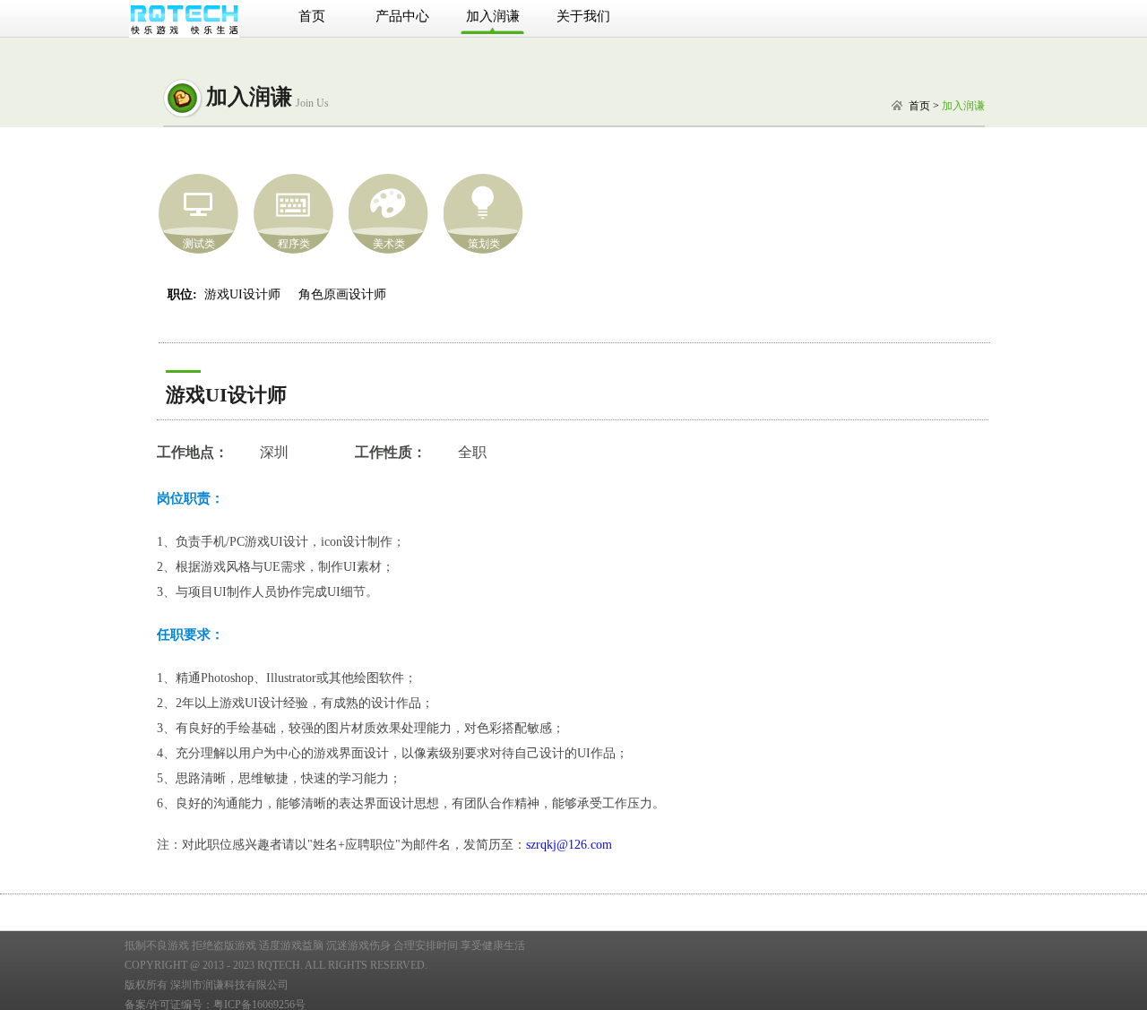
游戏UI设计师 (242, 294)
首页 (311, 16)
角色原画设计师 (342, 294)
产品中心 (402, 16)
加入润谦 (493, 16)
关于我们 (583, 16)
